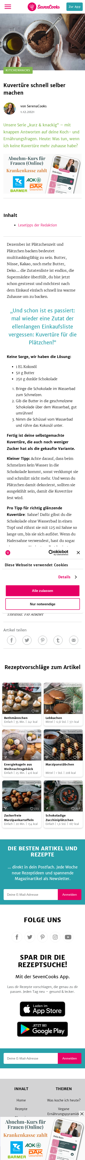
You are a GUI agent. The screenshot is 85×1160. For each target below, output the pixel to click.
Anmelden (69, 894)
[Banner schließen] (78, 552)
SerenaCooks (37, 106)
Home (21, 1100)
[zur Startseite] (44, 6)
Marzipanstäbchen (60, 764)
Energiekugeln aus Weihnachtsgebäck (18, 767)
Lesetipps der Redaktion (37, 225)
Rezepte (21, 1109)
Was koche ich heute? (63, 1100)
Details (64, 577)
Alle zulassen (42, 591)
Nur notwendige (42, 604)
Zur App (74, 7)
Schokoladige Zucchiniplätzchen (59, 818)
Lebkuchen (54, 718)
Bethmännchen (16, 718)
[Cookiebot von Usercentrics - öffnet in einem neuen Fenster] (50, 553)
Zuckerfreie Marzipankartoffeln (19, 818)
